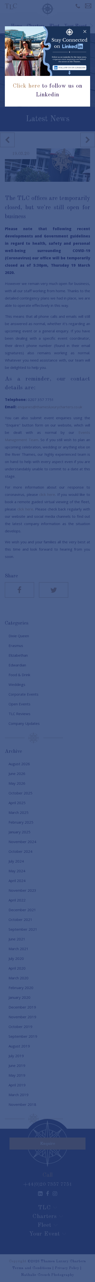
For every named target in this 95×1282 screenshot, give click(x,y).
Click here (26, 86)
